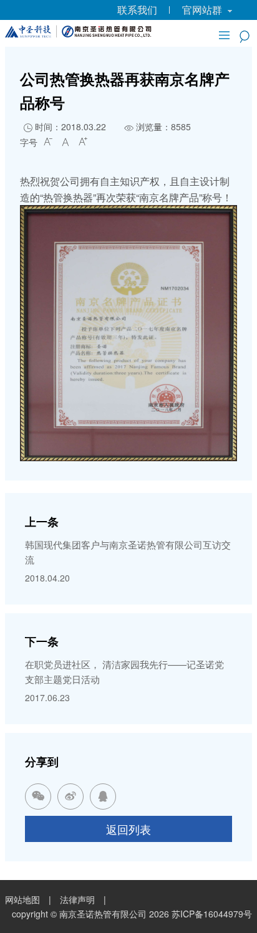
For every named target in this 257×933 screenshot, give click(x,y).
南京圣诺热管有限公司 (103, 913)
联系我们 (137, 9)
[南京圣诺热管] (79, 34)
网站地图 (22, 899)
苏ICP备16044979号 (212, 913)
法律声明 (77, 899)
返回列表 (128, 829)
